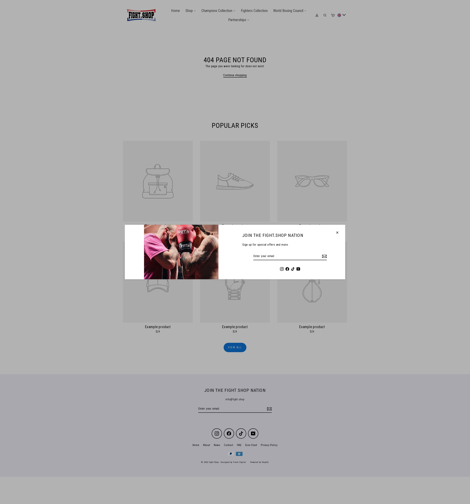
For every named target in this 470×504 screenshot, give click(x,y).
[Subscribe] (324, 256)
